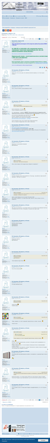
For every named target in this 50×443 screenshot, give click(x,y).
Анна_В (14, 142)
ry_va (3, 259)
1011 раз (8, 137)
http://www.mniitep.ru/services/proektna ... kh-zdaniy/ (21, 118)
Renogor (14, 352)
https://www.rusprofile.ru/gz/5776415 (18, 131)
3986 (7, 361)
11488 (7, 79)
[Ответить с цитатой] (46, 41)
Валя (16, 34)
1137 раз (8, 81)
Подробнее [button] (4, 441)
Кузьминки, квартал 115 (8, 33)
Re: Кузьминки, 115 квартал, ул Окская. (20, 70)
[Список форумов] (9, 5)
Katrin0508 (4, 319)
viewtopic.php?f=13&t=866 (41, 62)
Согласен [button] (43, 440)
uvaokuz (13, 34)
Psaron (8, 34)
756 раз (8, 113)
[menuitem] (34, 433)
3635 (7, 166)
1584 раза (8, 82)
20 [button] (41, 38)
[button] (30, 39)
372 (6, 150)
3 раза (8, 52)
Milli (11, 34)
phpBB (23, 435)
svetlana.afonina (21, 34)
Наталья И (14, 71)
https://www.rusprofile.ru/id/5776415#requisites (20, 127)
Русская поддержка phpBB (25, 436)
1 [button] (33, 38)
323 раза (8, 324)
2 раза (8, 152)
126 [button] (46, 38)
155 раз (8, 153)
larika (3, 48)
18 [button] (37, 38)
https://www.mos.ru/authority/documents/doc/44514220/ (21, 53)
